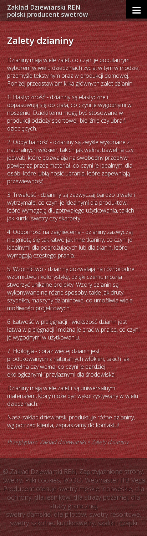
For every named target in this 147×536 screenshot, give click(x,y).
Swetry (12, 480)
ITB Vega (132, 480)
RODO (72, 480)
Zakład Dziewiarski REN (47, 11)
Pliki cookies (42, 480)
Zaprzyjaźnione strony (111, 471)
